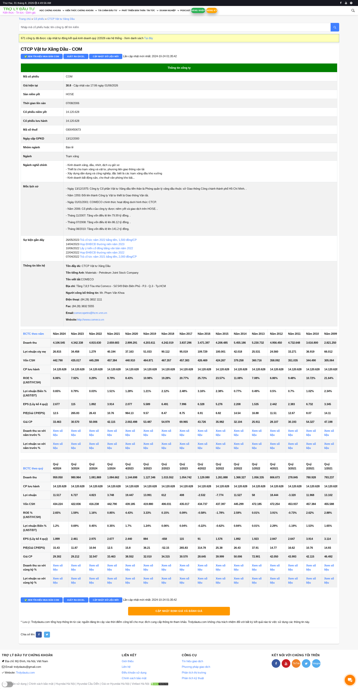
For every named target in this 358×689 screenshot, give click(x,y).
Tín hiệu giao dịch (192, 661)
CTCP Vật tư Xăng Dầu (61, 18)
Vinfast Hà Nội (140, 683)
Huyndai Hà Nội (65, 683)
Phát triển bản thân (133, 10)
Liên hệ (126, 666)
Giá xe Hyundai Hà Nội (115, 683)
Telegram (316, 663)
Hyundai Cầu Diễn (88, 683)
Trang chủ (25, 18)
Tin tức (151, 10)
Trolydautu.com (25, 672)
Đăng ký (212, 10)
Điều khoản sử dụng (134, 672)
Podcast (185, 10)
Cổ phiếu (39, 18)
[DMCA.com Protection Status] (159, 683)
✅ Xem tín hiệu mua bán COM (41, 56)
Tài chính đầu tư (107, 10)
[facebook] (341, 3)
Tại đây (148, 38)
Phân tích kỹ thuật (193, 678)
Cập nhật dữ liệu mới (106, 56)
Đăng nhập (198, 10)
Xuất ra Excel (76, 56)
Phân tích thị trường (194, 672)
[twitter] (47, 635)
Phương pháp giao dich (196, 666)
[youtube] (346, 3)
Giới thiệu (128, 661)
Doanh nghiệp (168, 10)
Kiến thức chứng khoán (79, 10)
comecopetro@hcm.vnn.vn (90, 312)
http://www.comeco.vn (90, 319)
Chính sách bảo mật (134, 678)
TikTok (296, 663)
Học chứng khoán (50, 10)
